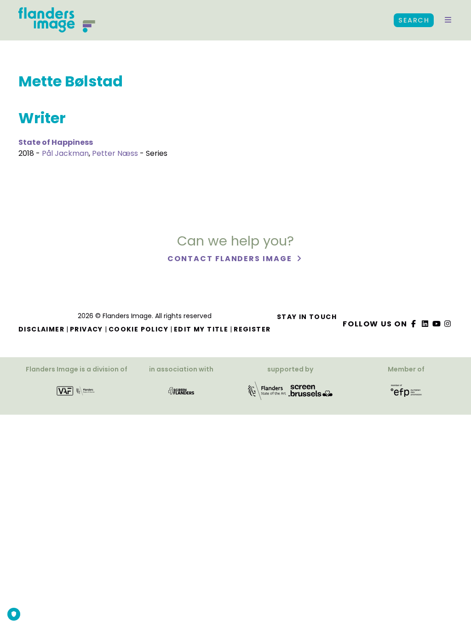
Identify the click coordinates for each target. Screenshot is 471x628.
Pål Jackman (65, 153)
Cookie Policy (138, 329)
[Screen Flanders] (181, 393)
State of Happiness (55, 142)
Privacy (86, 329)
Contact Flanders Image (230, 258)
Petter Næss (115, 153)
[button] (448, 20)
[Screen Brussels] (310, 393)
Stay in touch (307, 316)
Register (252, 329)
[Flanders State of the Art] (267, 393)
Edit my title (201, 329)
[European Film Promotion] (406, 393)
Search (413, 20)
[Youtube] (436, 324)
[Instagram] (448, 324)
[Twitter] (425, 324)
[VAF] (76, 393)
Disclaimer (41, 329)
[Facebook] (414, 324)
